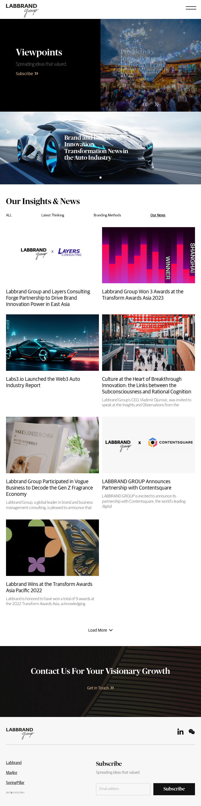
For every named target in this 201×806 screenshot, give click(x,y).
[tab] (9, 214)
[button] (191, 7)
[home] (26, 9)
